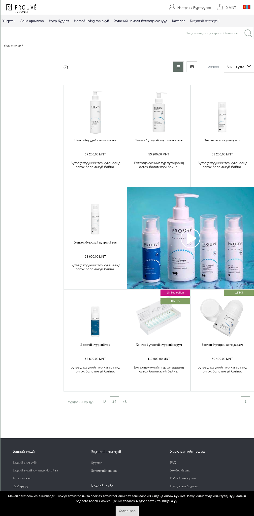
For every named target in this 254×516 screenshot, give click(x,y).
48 (125, 402)
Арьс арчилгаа (32, 21)
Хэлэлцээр (127, 511)
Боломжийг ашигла (104, 470)
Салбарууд (20, 486)
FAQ (173, 462)
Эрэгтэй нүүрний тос (95, 344)
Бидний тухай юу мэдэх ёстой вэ (35, 470)
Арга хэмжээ (22, 478)
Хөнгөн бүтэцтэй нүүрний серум (159, 344)
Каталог (178, 21)
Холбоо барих (180, 470)
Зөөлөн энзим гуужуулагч (222, 140)
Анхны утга (235, 67)
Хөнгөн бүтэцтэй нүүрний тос (95, 242)
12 (104, 402)
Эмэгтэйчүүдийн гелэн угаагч (95, 140)
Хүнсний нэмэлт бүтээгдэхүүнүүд (140, 21)
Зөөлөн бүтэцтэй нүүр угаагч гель (159, 140)
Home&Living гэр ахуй (91, 21)
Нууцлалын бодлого (184, 486)
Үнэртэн (8, 21)
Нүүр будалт (59, 21)
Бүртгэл (97, 463)
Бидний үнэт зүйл (25, 462)
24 (114, 401)
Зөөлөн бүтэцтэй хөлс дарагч (222, 344)
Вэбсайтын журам (183, 478)
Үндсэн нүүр (12, 45)
